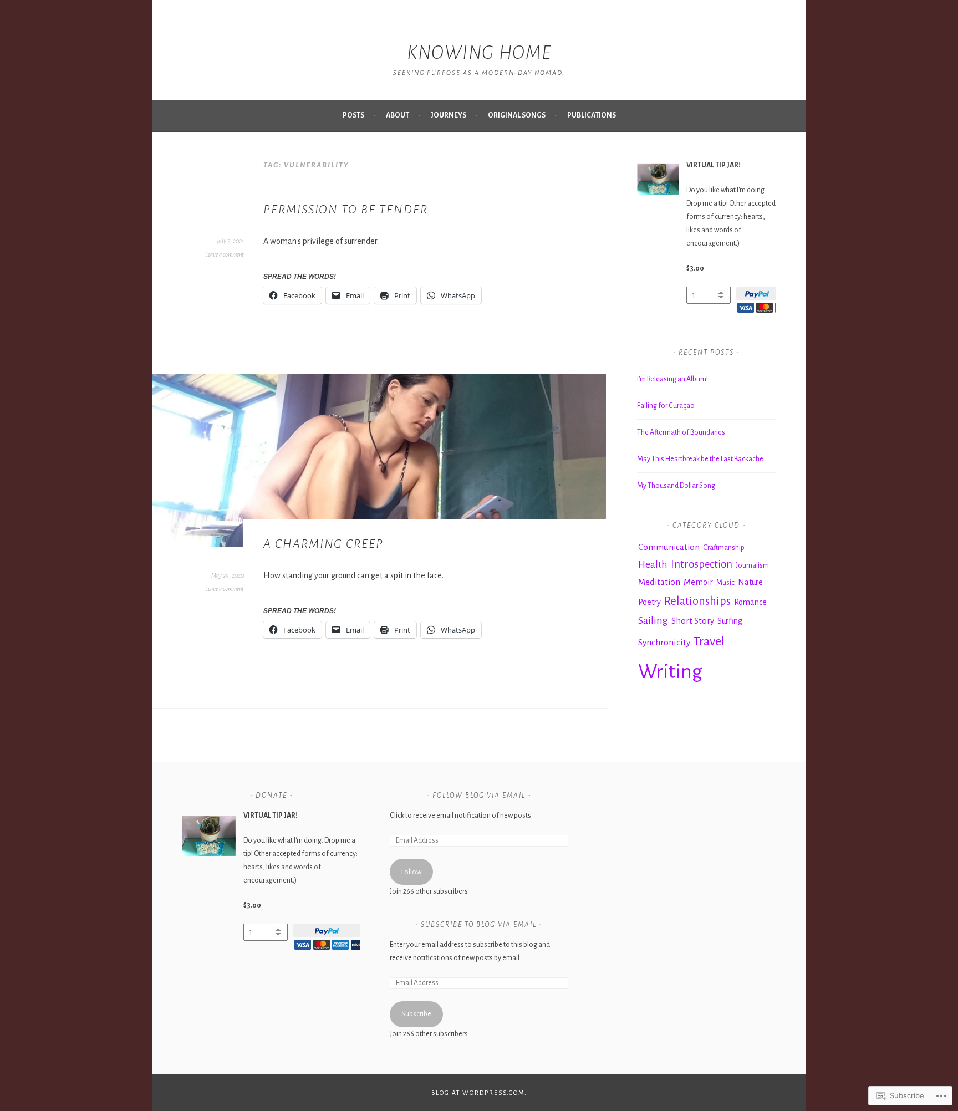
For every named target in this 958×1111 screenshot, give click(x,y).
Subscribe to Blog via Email (479, 925)
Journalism (752, 565)
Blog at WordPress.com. (479, 1092)
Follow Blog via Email (479, 795)
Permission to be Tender (345, 209)
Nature (750, 582)
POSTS (353, 115)
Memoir (698, 582)
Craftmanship (724, 548)
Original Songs (517, 115)
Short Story (692, 620)
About (397, 115)
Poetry (649, 602)
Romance (750, 602)
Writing (670, 671)
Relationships (697, 601)
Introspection (701, 564)
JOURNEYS (448, 115)
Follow (411, 872)
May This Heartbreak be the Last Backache (700, 459)
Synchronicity (664, 642)
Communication (669, 547)
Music (725, 583)
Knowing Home (479, 53)
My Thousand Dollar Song (676, 486)
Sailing (653, 620)
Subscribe (416, 1014)
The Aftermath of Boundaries (681, 432)
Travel (709, 641)
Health (652, 564)
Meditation (659, 582)
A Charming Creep (323, 544)
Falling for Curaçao (666, 406)
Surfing (729, 620)
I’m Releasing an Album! (672, 379)
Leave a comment (224, 254)
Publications (591, 115)
